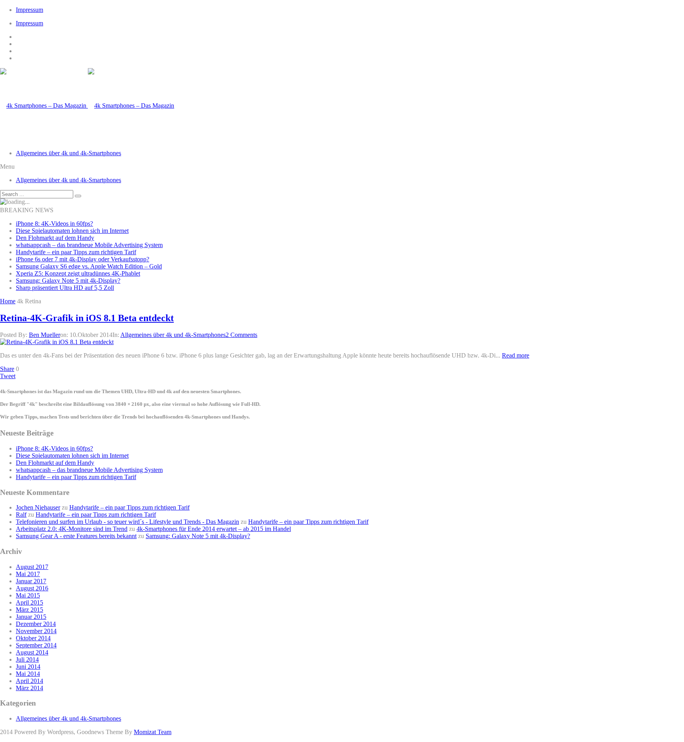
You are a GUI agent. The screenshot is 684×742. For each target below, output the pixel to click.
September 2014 (36, 645)
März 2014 (29, 688)
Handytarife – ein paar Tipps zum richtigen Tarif (76, 252)
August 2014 (32, 652)
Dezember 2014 (36, 623)
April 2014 (29, 680)
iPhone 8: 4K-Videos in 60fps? (54, 223)
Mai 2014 (28, 673)
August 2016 (32, 588)
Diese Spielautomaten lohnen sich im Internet (72, 230)
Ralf (21, 514)
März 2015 (29, 609)
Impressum (29, 9)
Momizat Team (152, 732)
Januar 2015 (31, 616)
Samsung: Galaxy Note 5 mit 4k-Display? (68, 280)
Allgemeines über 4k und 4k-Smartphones (68, 153)
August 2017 (32, 566)
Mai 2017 (28, 574)
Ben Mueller (44, 334)
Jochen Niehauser (38, 507)
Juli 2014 (27, 659)
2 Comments (241, 334)
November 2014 (36, 631)
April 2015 (29, 602)
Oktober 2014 (33, 638)
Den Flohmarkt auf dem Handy (55, 237)
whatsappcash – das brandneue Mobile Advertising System (89, 245)
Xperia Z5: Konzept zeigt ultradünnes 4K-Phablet (78, 273)
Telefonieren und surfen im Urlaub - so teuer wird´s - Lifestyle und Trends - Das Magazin (127, 521)
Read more (515, 355)
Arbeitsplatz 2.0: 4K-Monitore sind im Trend (71, 528)
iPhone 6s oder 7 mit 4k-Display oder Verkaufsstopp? (82, 259)
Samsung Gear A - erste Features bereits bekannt (76, 536)
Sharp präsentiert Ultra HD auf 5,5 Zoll (65, 287)
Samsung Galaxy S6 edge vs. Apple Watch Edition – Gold (89, 266)
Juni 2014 (28, 666)
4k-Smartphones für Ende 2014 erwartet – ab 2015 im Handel (214, 528)
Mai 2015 (28, 595)
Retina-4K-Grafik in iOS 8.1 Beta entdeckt (87, 318)
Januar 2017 (31, 581)
